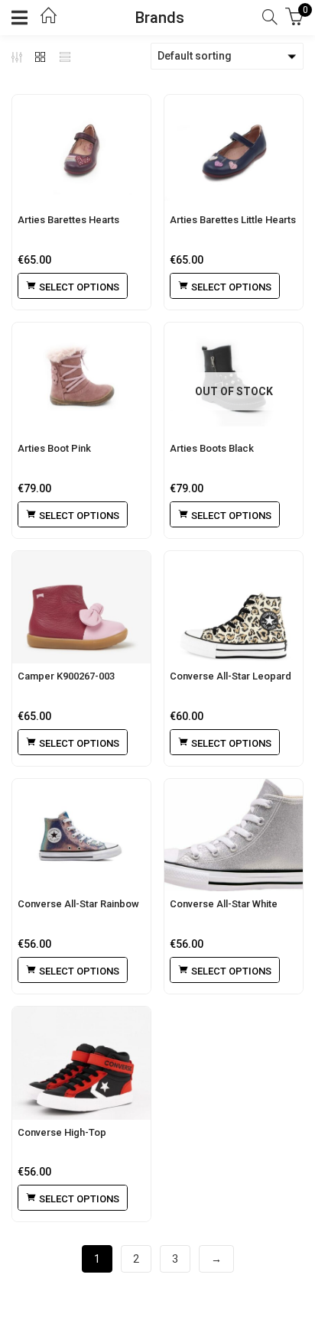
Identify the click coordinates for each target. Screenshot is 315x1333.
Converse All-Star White (224, 904)
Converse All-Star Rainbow (78, 904)
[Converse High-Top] (81, 1063)
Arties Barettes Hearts (68, 219)
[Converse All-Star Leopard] (233, 607)
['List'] (65, 56)
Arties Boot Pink (54, 448)
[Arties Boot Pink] (81, 379)
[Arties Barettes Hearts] (81, 151)
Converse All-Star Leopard (230, 676)
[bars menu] (22, 18)
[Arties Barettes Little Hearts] (233, 151)
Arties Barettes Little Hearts (233, 219)
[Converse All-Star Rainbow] (81, 835)
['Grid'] (40, 56)
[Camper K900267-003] (81, 607)
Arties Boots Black (212, 448)
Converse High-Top (62, 1132)
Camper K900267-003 (66, 676)
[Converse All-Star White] (233, 835)
